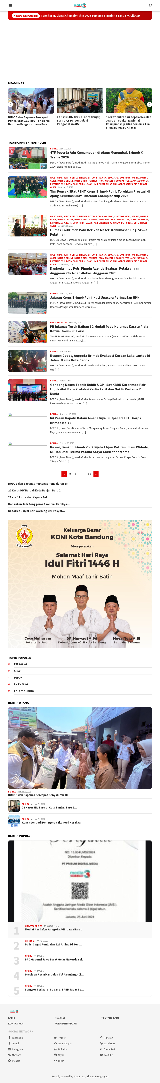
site (136, 184)
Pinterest (108, 1037)
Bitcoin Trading (97, 177)
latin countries (75, 184)
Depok (18, 677)
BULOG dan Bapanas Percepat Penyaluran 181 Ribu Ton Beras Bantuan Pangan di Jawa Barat (29, 120)
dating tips (81, 180)
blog (110, 177)
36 (89, 474)
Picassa (16, 1061)
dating (135, 177)
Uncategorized (58, 322)
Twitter (61, 1037)
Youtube (108, 1055)
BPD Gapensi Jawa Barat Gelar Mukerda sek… (55, 959)
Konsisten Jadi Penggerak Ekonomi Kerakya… (39, 504)
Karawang (20, 664)
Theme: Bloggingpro (97, 1076)
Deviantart (109, 1049)
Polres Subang (24, 691)
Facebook (17, 1037)
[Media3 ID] (80, 5)
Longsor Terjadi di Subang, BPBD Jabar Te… (54, 989)
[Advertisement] (80, 50)
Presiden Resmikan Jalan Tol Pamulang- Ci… (54, 974)
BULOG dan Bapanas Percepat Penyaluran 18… (39, 483)
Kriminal (30, 941)
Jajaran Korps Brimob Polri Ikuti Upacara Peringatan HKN (95, 297)
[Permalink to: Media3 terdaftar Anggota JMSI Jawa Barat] (80, 881)
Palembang (21, 684)
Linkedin (62, 1049)
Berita (54, 148)
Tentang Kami (110, 1018)
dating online (65, 180)
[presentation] (10, 104)
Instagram (17, 1049)
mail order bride (102, 184)
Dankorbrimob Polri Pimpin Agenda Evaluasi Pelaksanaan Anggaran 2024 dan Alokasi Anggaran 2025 (94, 270)
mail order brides (123, 184)
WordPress (109, 1043)
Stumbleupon (65, 1043)
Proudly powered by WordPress (68, 1076)
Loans (89, 184)
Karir (11, 1018)
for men (93, 180)
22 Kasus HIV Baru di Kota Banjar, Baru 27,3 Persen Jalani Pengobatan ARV (78, 120)
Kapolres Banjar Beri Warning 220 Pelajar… (36, 511)
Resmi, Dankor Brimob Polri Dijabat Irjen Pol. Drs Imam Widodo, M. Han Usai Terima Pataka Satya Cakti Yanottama (99, 449)
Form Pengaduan (66, 1023)
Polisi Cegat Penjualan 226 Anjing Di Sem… (53, 944)
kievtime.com (57, 184)
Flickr (61, 1061)
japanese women (139, 180)
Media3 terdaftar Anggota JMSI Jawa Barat (53, 929)
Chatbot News (122, 177)
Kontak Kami (16, 1023)
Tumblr (16, 1043)
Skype (61, 1055)
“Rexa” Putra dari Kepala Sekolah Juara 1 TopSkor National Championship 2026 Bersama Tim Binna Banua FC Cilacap (128, 122)
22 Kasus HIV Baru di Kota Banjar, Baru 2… (35, 490)
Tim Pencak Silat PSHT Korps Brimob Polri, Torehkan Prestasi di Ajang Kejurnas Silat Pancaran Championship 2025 (100, 193)
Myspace (16, 1055)
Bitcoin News (79, 177)
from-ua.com (106, 180)
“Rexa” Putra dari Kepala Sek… (29, 497)
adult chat (56, 177)
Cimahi (18, 671)
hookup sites (121, 180)
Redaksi (60, 1018)
